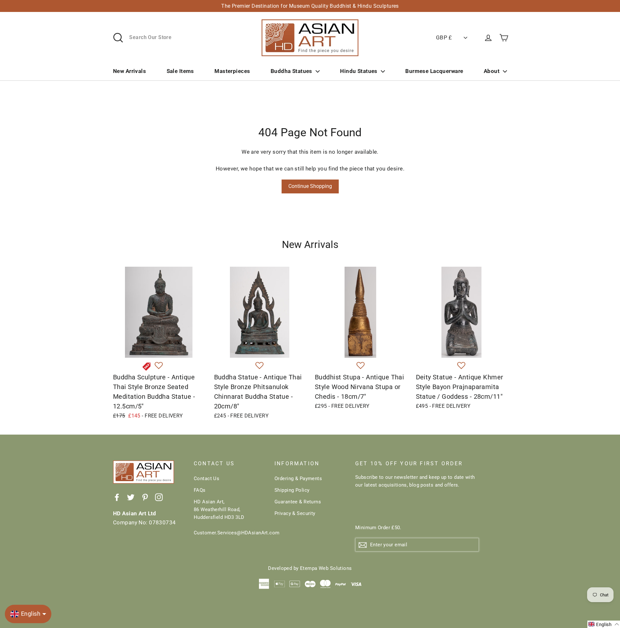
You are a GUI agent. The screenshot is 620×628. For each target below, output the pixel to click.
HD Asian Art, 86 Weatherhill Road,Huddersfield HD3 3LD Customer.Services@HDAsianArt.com (229, 517)
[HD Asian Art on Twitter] (131, 496)
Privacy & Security (294, 513)
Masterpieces (232, 71)
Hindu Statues (358, 71)
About (492, 71)
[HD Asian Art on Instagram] (159, 496)
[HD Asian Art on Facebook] (117, 496)
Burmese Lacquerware (434, 71)
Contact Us (206, 478)
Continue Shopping (310, 186)
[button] (159, 365)
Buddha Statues (291, 71)
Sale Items (180, 71)
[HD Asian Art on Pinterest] (145, 496)
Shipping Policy (291, 490)
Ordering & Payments (298, 478)
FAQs (200, 490)
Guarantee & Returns (297, 502)
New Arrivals (129, 71)
